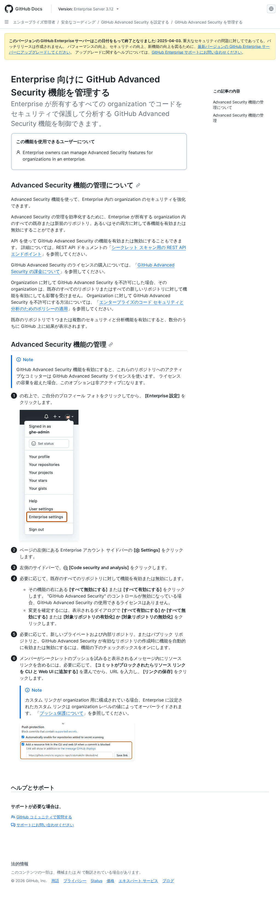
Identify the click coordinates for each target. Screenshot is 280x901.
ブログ (168, 880)
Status (96, 880)
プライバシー (74, 880)
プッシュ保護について (61, 713)
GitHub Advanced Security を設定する (135, 22)
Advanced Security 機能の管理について (72, 185)
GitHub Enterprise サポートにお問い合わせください (197, 52)
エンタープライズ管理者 (34, 22)
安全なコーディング (78, 22)
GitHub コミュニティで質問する (44, 817)
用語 (55, 880)
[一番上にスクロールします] (267, 888)
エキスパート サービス (138, 880)
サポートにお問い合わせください (45, 824)
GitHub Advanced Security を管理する (209, 22)
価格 (110, 880)
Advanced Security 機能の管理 (58, 344)
